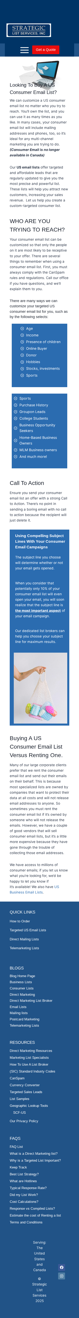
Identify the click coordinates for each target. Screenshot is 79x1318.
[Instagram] (61, 1276)
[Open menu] (18, 50)
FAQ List (16, 1147)
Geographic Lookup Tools (29, 1106)
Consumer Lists (22, 988)
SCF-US (19, 1113)
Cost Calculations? (24, 1202)
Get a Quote (46, 50)
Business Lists (21, 982)
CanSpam (17, 1078)
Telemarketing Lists (24, 948)
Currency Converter (25, 1085)
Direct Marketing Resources (31, 1051)
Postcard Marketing (24, 1019)
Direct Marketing (22, 995)
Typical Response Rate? (28, 1188)
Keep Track (18, 1167)
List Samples (19, 1099)
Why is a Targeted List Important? (35, 1160)
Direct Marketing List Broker (31, 1001)
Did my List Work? (24, 1195)
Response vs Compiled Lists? (32, 1209)
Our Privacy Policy (24, 1121)
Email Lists (18, 1007)
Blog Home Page (22, 976)
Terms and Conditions (26, 1222)
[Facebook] (61, 1267)
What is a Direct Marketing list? (34, 1154)
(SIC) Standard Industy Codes (32, 1071)
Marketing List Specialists (29, 1058)
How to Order (20, 921)
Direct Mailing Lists (24, 939)
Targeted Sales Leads (26, 1092)
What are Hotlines (23, 1181)
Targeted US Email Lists (28, 930)
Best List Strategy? (24, 1174)
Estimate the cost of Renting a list (35, 1215)
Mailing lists (19, 1013)
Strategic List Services (39, 1289)
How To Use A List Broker (29, 1064)
